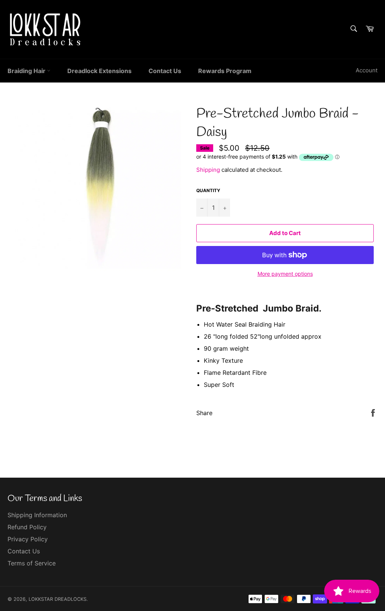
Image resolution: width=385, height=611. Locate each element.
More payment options (285, 273)
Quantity (208, 190)
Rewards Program (225, 71)
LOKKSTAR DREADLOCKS (57, 599)
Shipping (208, 169)
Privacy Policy (28, 539)
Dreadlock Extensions (99, 71)
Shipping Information (37, 515)
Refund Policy (27, 527)
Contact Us (165, 71)
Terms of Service (32, 563)
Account (366, 70)
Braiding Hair (27, 71)
